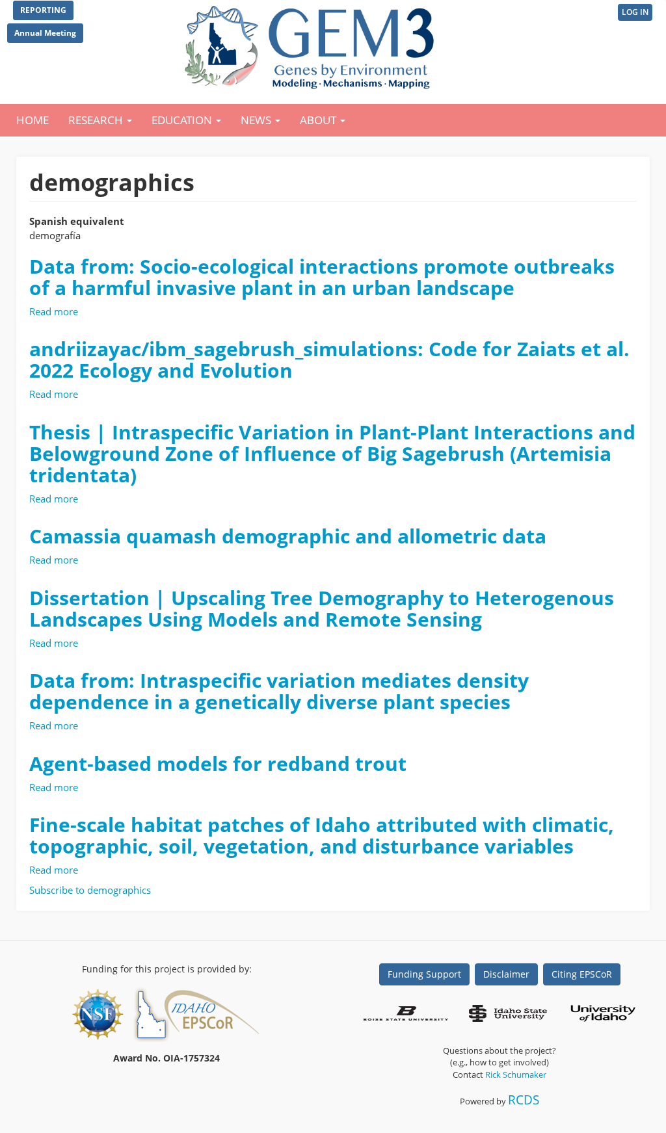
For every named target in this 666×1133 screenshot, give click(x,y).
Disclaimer (506, 974)
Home (32, 119)
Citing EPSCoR (582, 974)
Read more (53, 311)
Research (97, 119)
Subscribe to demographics (90, 889)
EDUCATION (183, 119)
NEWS (257, 119)
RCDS (523, 1099)
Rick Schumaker (515, 1074)
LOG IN (635, 12)
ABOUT (319, 119)
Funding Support (424, 974)
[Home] (312, 44)
